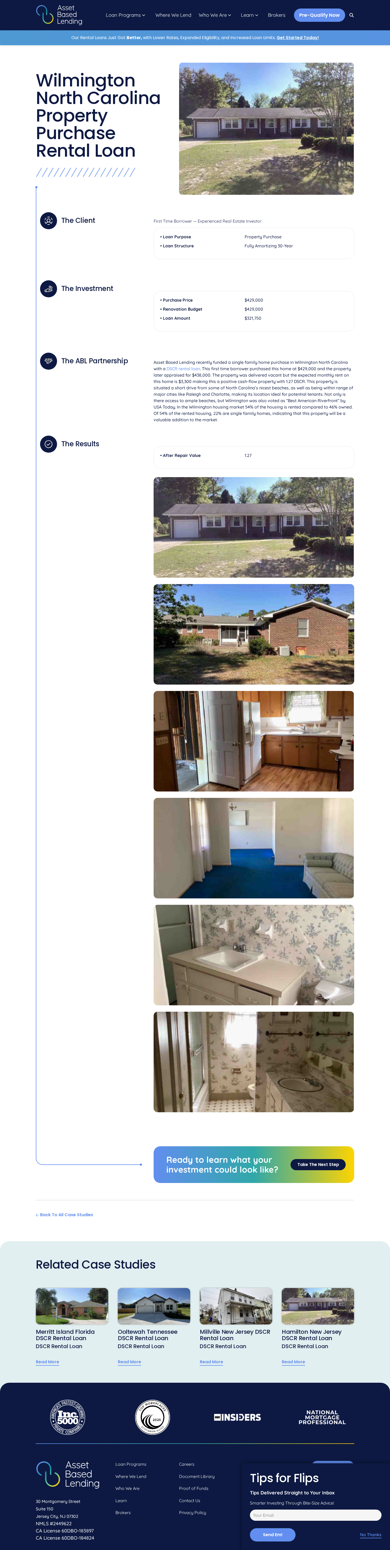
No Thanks (371, 1534)
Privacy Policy (192, 1512)
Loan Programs (123, 15)
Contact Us (189, 1500)
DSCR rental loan (183, 368)
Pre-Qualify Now (319, 15)
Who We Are (213, 15)
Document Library (197, 1476)
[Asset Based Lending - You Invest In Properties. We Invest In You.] (59, 15)
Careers (186, 1464)
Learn (247, 15)
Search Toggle (351, 15)
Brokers (276, 15)
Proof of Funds (194, 1488)
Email (254, 1516)
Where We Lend (173, 15)
